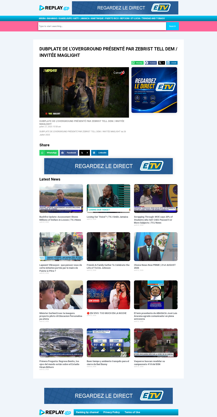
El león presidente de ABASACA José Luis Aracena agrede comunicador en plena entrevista (155, 316)
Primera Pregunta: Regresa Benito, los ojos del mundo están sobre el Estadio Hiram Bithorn (59, 364)
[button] (137, 63)
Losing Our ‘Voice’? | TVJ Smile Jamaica (107, 216)
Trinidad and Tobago (153, 18)
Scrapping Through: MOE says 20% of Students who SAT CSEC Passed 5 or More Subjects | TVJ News (153, 219)
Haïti (76, 18)
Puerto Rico (112, 18)
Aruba (42, 18)
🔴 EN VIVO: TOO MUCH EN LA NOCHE (106, 313)
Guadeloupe (65, 18)
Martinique (97, 18)
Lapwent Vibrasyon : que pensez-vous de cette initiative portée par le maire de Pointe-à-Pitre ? (60, 268)
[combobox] (102, 26)
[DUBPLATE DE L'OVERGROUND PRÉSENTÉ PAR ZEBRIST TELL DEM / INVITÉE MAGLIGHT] (84, 92)
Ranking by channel (87, 412)
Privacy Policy (111, 412)
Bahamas (52, 18)
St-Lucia (135, 18)
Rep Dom (124, 18)
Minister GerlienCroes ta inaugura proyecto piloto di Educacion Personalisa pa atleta (60, 316)
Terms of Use (132, 412)
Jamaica (84, 18)
